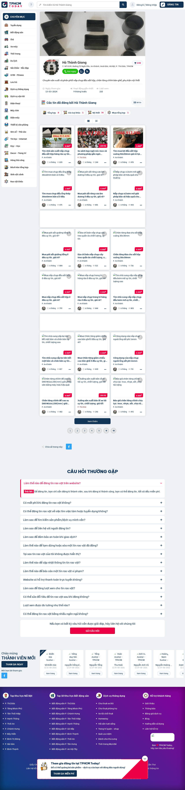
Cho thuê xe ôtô (105, 703)
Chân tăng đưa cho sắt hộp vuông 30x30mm (126, 256)
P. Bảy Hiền (10, 733)
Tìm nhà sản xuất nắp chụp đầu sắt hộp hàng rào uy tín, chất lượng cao (56, 152)
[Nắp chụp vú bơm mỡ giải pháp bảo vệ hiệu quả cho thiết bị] (128, 180)
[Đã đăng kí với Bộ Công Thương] (162, 738)
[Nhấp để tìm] (123, 4)
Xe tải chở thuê (105, 713)
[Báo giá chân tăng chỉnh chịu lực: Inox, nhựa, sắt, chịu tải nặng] (128, 387)
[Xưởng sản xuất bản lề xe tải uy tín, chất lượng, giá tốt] (93, 387)
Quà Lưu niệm (104, 733)
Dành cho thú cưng (107, 738)
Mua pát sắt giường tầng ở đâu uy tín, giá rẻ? (55, 256)
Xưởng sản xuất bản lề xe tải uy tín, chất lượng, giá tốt (92, 402)
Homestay (103, 718)
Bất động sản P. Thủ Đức (63, 703)
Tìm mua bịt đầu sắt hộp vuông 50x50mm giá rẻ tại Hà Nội (126, 152)
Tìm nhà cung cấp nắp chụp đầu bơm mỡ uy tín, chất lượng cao (127, 298)
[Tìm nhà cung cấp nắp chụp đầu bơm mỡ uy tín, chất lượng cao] (128, 284)
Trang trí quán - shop (108, 728)
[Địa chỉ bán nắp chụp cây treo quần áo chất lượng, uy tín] (93, 241)
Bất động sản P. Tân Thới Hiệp (66, 718)
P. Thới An (10, 723)
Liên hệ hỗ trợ (151, 728)
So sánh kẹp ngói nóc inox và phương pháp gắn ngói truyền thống (92, 152)
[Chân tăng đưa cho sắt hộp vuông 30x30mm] (128, 241)
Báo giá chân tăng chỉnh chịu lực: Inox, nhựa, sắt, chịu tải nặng (128, 402)
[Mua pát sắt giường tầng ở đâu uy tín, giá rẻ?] (57, 241)
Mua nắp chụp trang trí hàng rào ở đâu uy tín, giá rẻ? (92, 298)
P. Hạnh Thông (12, 718)
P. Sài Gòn (10, 743)
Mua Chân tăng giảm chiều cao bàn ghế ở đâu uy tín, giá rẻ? (92, 359)
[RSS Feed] (87, 71)
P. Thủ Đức (10, 703)
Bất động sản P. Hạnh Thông (65, 723)
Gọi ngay (71, 71)
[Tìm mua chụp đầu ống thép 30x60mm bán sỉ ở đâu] (57, 180)
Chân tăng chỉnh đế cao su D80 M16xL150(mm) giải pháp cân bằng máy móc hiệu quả (55, 402)
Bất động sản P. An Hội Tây (64, 748)
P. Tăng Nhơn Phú (13, 708)
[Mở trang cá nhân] (50, 657)
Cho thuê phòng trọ (107, 708)
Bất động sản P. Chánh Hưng (66, 713)
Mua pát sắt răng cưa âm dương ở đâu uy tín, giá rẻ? (91, 195)
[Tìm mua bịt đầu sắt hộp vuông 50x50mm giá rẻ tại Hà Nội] (128, 138)
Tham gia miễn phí (63, 773)
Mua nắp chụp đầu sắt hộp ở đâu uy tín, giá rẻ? (56, 298)
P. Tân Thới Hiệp (13, 713)
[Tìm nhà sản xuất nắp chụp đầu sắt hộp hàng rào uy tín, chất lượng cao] (57, 138)
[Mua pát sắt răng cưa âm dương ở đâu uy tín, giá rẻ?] (93, 180)
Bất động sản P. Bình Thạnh (65, 733)
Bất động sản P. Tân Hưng (64, 743)
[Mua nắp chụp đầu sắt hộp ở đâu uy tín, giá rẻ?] (57, 284)
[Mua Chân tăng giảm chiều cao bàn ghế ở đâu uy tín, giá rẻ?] (93, 344)
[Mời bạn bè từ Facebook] (4, 675)
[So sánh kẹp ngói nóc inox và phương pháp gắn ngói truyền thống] (93, 138)
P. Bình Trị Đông (12, 738)
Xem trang (50, 673)
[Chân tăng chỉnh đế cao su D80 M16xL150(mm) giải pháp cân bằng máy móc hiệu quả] (57, 387)
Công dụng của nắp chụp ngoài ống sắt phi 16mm (125, 359)
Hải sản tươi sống (106, 723)
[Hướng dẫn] (31, 5)
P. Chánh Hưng (12, 728)
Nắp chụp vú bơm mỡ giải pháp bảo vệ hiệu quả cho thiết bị (126, 195)
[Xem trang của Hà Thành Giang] (44, 162)
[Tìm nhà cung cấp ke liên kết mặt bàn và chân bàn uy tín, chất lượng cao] (57, 344)
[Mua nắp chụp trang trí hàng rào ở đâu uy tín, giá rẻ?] (93, 284)
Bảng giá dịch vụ (153, 713)
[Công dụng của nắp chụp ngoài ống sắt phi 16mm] (128, 344)
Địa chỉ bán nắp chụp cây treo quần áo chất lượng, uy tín (92, 256)
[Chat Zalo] (81, 71)
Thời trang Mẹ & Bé (107, 743)
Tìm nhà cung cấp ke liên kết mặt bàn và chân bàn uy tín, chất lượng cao (56, 359)
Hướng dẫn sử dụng (154, 723)
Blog (147, 718)
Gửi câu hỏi (92, 630)
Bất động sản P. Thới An (63, 738)
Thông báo (150, 708)
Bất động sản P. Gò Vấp (63, 728)
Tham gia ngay (14, 664)
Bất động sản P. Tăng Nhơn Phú (67, 708)
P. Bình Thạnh (11, 748)
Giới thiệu (149, 703)
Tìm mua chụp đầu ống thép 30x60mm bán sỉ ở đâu (56, 195)
